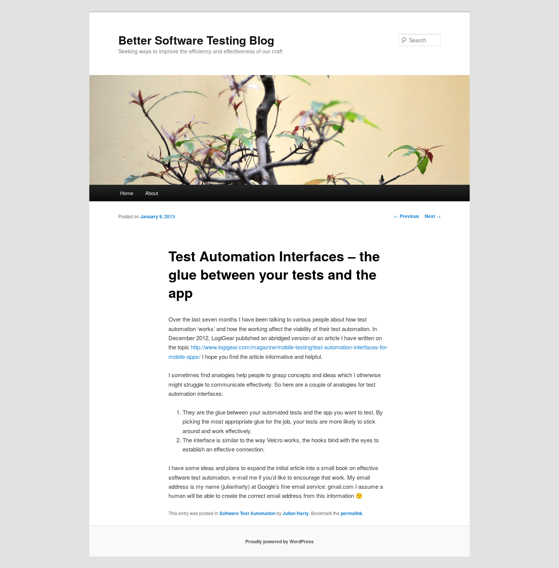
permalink (351, 513)
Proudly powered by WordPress (279, 541)
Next (433, 216)
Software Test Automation (247, 513)
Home (126, 193)
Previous (406, 216)
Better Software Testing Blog (196, 40)
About (151, 193)
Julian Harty (296, 513)
